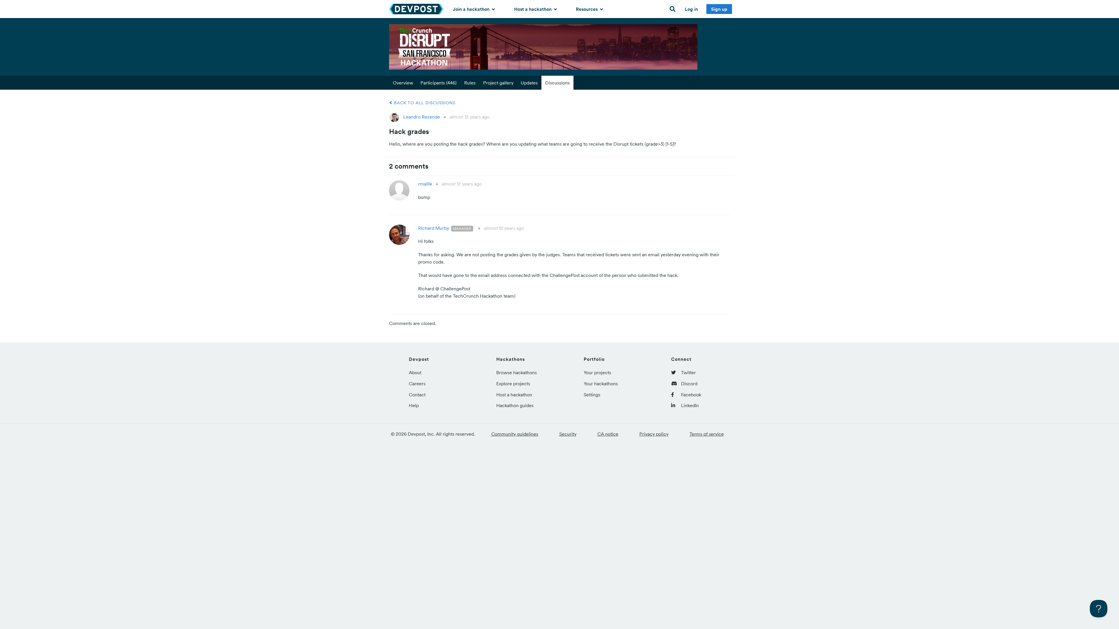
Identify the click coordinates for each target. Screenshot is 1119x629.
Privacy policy (653, 434)
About (415, 372)
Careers (417, 383)
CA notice (607, 434)
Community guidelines (514, 434)
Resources (587, 9)
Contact (417, 394)
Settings (592, 394)
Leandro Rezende (421, 117)
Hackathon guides (515, 405)
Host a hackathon (533, 9)
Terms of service (706, 434)
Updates (529, 83)
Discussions (557, 83)
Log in (691, 9)
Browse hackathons (516, 372)
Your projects (597, 372)
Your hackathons (601, 383)
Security (567, 434)
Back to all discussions (424, 102)
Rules (470, 83)
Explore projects (513, 383)
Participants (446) (438, 83)
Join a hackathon (472, 9)
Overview (403, 83)
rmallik (425, 184)
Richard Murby (433, 228)
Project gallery (498, 83)
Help (414, 405)
